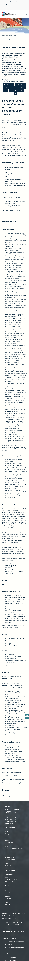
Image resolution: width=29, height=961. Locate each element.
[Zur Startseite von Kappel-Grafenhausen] (9, 14)
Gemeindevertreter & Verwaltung (12, 37)
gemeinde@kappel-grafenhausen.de (15, 4)
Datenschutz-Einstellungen (9, 918)
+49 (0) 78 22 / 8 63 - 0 (11, 817)
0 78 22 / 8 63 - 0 (15, 1)
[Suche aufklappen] (27, 715)
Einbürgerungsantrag (13, 177)
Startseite (4, 35)
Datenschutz (13, 913)
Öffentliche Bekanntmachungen (16, 941)
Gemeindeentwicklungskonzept (16, 947)
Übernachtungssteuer (13, 951)
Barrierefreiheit (21, 913)
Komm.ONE (18, 924)
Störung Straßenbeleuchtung (15, 954)
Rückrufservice (12, 957)
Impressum (5, 913)
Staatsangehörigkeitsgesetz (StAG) (12, 772)
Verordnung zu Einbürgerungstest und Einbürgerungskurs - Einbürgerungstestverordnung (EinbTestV (14, 781)
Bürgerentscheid (12, 960)
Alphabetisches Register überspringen (13, 81)
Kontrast (10, 7)
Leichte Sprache (6, 915)
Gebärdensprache (16, 915)
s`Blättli (10, 944)
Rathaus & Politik (12, 35)
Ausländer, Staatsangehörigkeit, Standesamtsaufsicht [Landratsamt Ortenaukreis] (12, 212)
